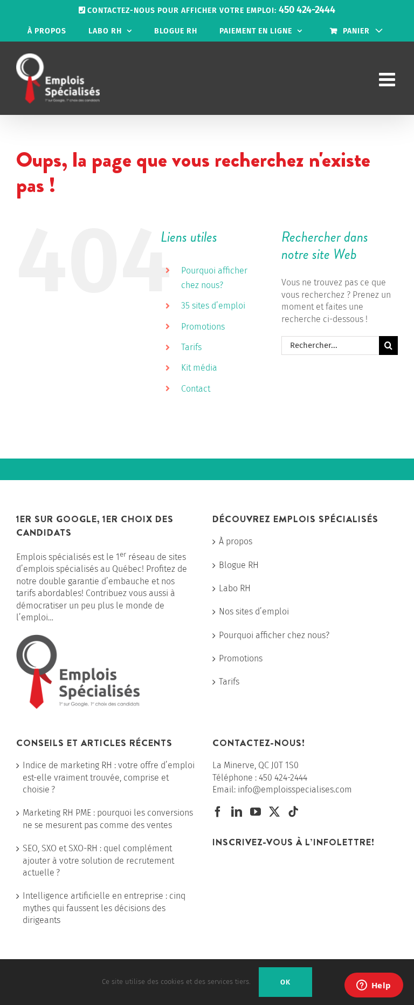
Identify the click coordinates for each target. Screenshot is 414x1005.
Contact (195, 389)
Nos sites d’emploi (254, 611)
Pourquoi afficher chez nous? (274, 635)
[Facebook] (217, 811)
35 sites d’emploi (213, 305)
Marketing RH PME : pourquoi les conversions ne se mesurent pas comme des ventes (108, 819)
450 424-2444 (283, 777)
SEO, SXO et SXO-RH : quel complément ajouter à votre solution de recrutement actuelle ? (98, 860)
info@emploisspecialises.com (295, 789)
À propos (235, 541)
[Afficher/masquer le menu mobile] (388, 79)
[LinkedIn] (236, 811)
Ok (285, 982)
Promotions (203, 327)
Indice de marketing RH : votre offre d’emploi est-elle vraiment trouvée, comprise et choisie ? (109, 777)
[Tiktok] (293, 811)
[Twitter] (274, 811)
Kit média (199, 368)
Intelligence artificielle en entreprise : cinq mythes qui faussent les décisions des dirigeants (104, 908)
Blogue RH (239, 565)
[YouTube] (255, 811)
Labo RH (235, 588)
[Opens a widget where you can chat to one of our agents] (373, 986)
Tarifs (191, 347)
